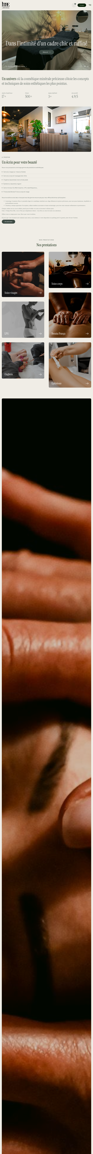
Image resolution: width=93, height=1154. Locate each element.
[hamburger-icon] (90, 5)
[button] (40, 293)
